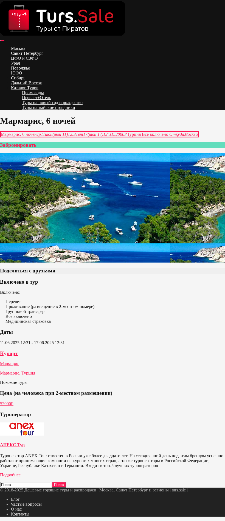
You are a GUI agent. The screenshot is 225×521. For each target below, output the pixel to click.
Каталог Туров (24, 87)
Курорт (9, 353)
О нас (16, 509)
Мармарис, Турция (17, 373)
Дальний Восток (26, 82)
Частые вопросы (26, 504)
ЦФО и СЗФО (24, 58)
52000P (6, 403)
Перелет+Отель (36, 97)
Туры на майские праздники (48, 107)
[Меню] (2, 40)
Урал (15, 63)
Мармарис (9, 363)
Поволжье (20, 68)
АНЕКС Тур (12, 444)
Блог (15, 499)
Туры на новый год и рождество (52, 102)
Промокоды (33, 92)
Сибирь (18, 78)
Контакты (20, 514)
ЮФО (16, 73)
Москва (18, 48)
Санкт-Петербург (27, 53)
